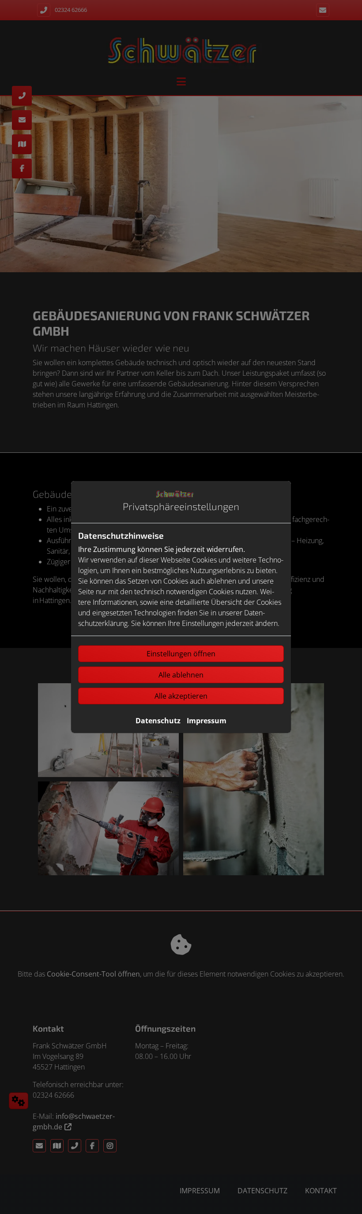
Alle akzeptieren (181, 696)
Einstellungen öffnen (181, 654)
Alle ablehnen (181, 675)
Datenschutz (158, 720)
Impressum (206, 720)
